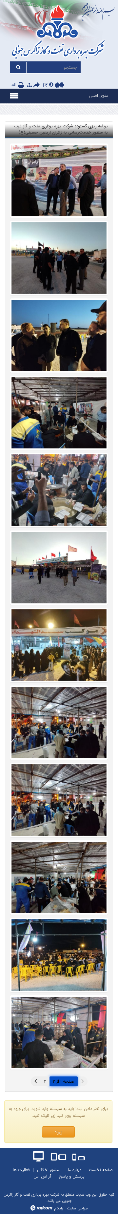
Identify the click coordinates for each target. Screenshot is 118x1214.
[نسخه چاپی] (21, 85)
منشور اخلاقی (48, 1169)
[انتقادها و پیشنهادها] (45, 85)
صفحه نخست (101, 1169)
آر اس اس (42, 1176)
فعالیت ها (21, 1169)
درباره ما (74, 1169)
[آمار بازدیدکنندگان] (13, 85)
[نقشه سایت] (29, 85)
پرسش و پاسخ (72, 1176)
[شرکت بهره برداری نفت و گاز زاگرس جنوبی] (59, 33)
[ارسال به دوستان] (37, 85)
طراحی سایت (77, 1208)
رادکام (58, 1208)
